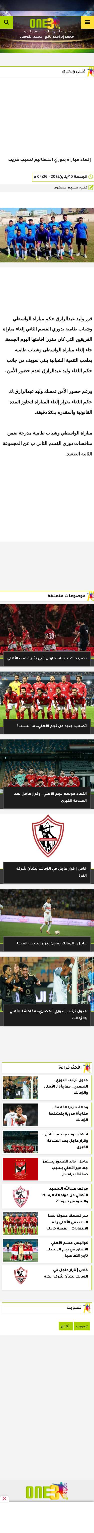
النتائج (65, 1326)
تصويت (81, 1326)
